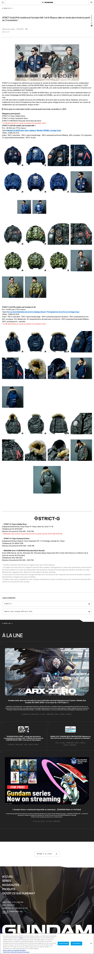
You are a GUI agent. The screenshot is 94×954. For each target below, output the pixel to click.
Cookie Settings (63, 943)
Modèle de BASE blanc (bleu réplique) (21, 130)
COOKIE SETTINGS (15, 912)
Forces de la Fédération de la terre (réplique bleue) (26, 312)
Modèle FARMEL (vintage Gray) (49, 130)
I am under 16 (76, 943)
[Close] (91, 943)
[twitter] (91, 23)
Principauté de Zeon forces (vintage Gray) (63, 312)
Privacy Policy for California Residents (14, 950)
